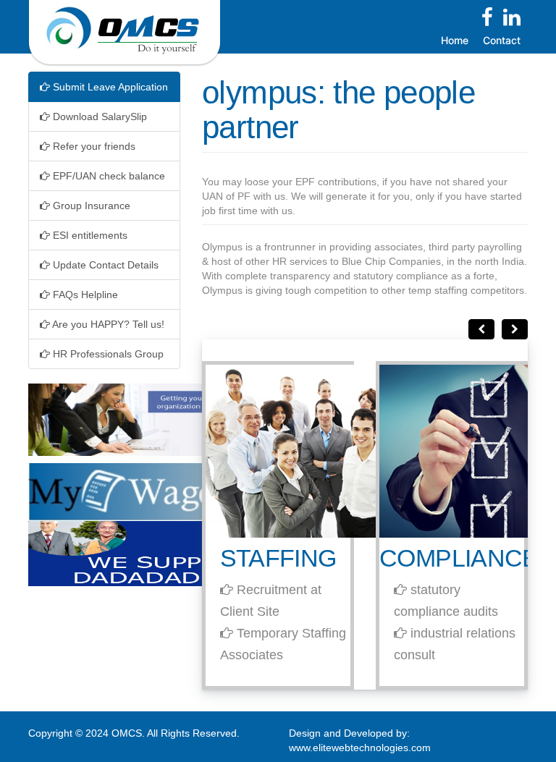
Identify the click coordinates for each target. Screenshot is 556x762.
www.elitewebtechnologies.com (360, 747)
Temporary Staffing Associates (283, 644)
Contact (502, 40)
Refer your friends (92, 146)
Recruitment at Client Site (270, 601)
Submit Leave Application (109, 87)
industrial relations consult (454, 644)
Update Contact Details (104, 265)
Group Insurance (90, 205)
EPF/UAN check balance (107, 176)
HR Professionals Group (107, 354)
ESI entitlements (88, 235)
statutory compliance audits (446, 601)
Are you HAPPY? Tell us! (107, 324)
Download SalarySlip (98, 116)
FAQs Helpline (84, 294)
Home (454, 40)
